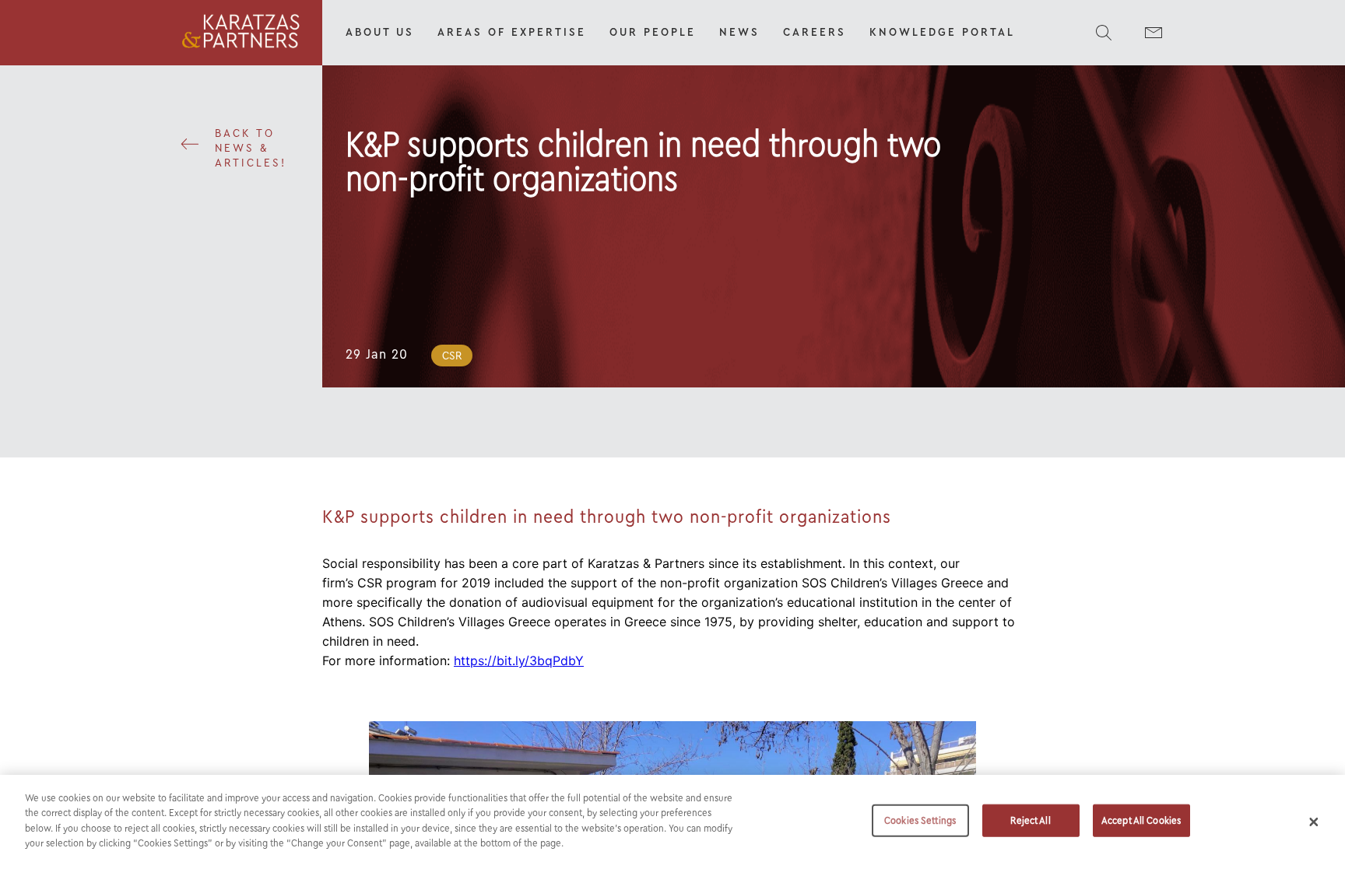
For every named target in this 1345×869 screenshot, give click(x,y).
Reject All (1030, 820)
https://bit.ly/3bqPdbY (519, 660)
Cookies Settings (920, 820)
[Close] (1314, 822)
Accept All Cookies (1141, 820)
